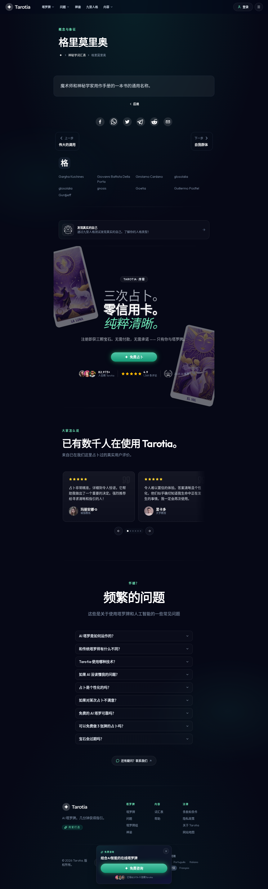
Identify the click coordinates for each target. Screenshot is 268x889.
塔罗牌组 (132, 825)
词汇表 (159, 812)
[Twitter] (127, 121)
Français (184, 868)
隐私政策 (189, 818)
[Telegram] (140, 121)
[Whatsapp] (113, 121)
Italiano (193, 862)
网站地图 (189, 832)
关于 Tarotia (191, 825)
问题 (129, 818)
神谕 (129, 832)
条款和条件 (190, 812)
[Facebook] (100, 121)
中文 (172, 868)
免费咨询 (136, 868)
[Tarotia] (18, 7)
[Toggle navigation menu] (259, 7)
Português (179, 862)
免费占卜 (136, 357)
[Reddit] (154, 121)
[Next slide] (149, 531)
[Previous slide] (118, 531)
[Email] (168, 121)
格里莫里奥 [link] (98, 55)
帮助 (157, 818)
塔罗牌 (130, 812)
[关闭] (166, 851)
